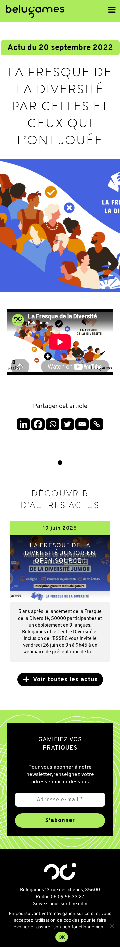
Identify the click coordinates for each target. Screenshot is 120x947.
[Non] (111, 926)
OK (62, 937)
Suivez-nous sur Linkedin (60, 904)
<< (67, 11)
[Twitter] (67, 424)
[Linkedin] (23, 424)
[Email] (82, 424)
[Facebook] (38, 424)
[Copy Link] (96, 424)
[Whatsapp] (52, 424)
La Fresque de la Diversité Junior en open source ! (60, 553)
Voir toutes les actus (65, 680)
